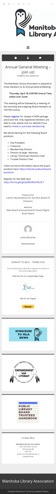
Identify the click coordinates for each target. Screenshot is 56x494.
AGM (27, 76)
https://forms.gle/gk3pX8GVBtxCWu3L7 (24, 182)
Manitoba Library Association (28, 481)
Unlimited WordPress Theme (19, 491)
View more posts (28, 243)
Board (36, 76)
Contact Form (28, 456)
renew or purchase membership (28, 126)
